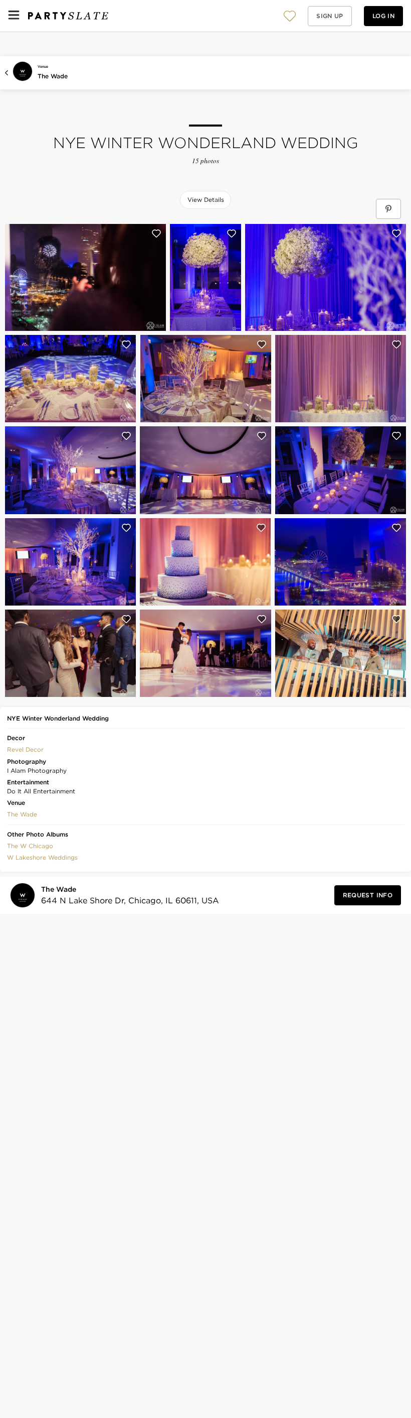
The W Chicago (30, 846)
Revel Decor (25, 749)
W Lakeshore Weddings (42, 857)
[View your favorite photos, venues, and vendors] (290, 16)
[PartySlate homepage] (68, 16)
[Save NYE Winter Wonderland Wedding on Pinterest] (388, 209)
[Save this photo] (156, 233)
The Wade (53, 76)
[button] (290, 16)
